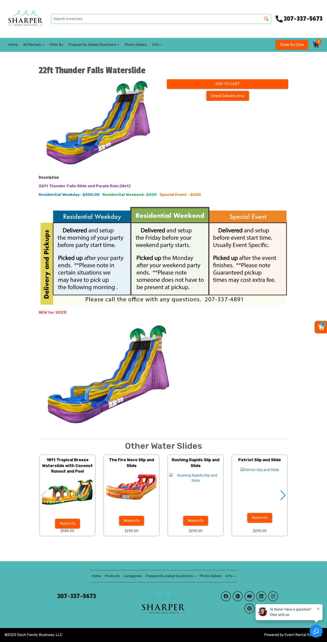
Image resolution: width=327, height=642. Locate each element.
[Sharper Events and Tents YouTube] (249, 596)
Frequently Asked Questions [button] (93, 45)
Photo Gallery (136, 45)
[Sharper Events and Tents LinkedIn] (261, 596)
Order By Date (292, 45)
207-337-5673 (76, 596)
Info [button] (156, 45)
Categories (133, 576)
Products (112, 576)
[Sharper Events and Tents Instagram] (273, 596)
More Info (67, 523)
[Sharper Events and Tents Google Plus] (238, 596)
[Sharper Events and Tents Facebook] (226, 596)
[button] (283, 495)
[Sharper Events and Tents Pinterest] (249, 608)
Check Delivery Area (227, 96)
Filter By (56, 45)
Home (13, 45)
